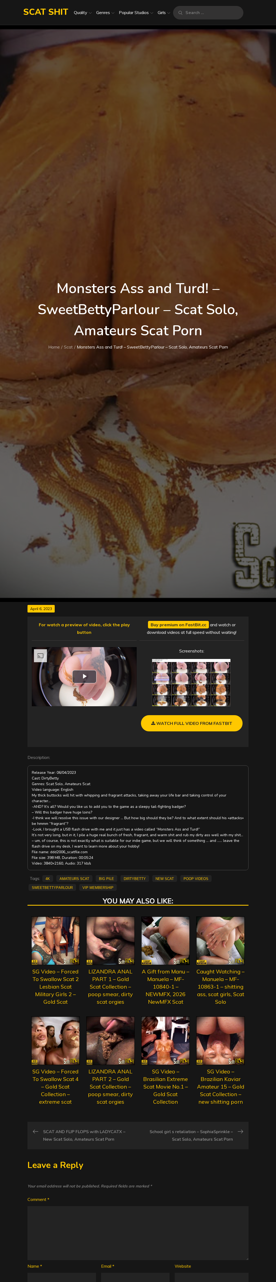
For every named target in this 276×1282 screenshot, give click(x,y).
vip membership (97, 887)
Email (107, 1266)
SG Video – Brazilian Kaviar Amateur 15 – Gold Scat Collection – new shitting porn (220, 1086)
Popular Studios (134, 12)
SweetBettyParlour (52, 887)
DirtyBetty (135, 878)
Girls (162, 12)
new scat (165, 878)
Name (34, 1266)
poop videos (196, 878)
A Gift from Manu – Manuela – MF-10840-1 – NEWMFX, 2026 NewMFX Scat (165, 986)
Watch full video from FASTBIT (193, 723)
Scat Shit (45, 12)
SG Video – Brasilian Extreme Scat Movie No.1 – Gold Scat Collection (165, 1086)
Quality (80, 12)
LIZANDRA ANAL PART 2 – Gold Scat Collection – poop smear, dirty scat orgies (110, 1086)
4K (48, 878)
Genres (103, 12)
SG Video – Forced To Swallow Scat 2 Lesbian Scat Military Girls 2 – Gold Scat (55, 986)
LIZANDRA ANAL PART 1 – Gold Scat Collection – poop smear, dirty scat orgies (110, 986)
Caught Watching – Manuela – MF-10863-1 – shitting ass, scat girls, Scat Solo (220, 986)
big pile (106, 878)
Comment (38, 1199)
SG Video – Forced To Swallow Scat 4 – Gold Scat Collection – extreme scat (55, 1086)
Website (183, 1266)
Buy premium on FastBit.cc (178, 624)
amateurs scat (74, 878)
